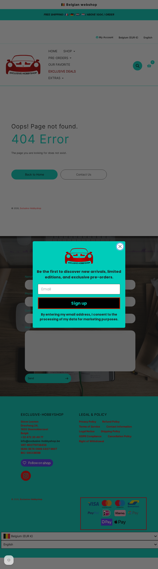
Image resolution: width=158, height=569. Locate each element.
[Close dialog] (120, 246)
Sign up (79, 303)
